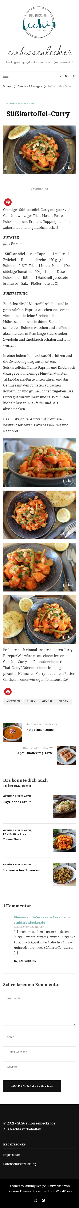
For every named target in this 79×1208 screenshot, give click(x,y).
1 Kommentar (39, 188)
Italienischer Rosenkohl (23, 870)
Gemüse (47, 701)
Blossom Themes (19, 1191)
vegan (63, 701)
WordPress (64, 1191)
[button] (8, 202)
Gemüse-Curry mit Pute (22, 662)
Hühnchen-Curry (31, 674)
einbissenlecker (39, 50)
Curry (31, 701)
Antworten (27, 961)
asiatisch (13, 701)
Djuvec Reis (12, 839)
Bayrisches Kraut (17, 802)
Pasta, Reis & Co (15, 834)
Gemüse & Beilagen (20, 103)
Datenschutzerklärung (19, 1164)
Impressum (11, 1155)
